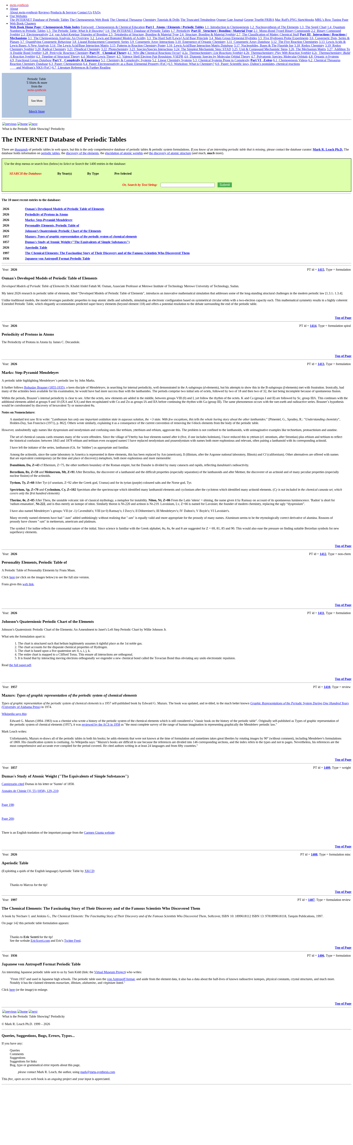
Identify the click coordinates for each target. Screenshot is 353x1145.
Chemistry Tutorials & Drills (161, 19)
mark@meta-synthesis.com (97, 1072)
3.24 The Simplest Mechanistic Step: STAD (202, 49)
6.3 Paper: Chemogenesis (65, 64)
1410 (327, 687)
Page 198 (8, 805)
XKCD (89, 871)
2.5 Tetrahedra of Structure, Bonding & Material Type (143, 34)
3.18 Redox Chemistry (309, 45)
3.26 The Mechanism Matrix (307, 49)
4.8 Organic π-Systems (323, 56)
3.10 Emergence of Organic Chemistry (200, 42)
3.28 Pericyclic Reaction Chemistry (65, 53)
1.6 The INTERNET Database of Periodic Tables (137, 30)
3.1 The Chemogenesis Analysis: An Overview (58, 38)
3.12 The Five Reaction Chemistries (294, 42)
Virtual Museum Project (109, 972)
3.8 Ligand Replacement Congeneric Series (100, 42)
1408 (314, 854)
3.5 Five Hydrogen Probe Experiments (283, 38)
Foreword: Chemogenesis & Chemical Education (113, 27)
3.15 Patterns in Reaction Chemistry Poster (138, 45)
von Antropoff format (121, 979)
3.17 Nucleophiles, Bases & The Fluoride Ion (263, 45)
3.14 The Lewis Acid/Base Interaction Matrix (79, 45)
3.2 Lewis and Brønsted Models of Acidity (118, 38)
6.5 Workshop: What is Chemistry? (191, 64)
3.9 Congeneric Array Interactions (152, 42)
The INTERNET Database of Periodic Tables (39, 19)
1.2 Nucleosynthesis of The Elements (274, 27)
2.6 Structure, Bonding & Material (208, 34)
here (12, 577)
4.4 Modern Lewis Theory (98, 56)
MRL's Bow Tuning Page (331, 19)
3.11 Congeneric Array (248, 42)
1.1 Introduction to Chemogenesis (227, 27)
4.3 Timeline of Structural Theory (58, 56)
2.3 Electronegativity (34, 34)
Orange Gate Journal (229, 19)
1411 (321, 613)
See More (36, 100)
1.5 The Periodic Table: (75, 30)
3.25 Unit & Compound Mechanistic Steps (260, 49)
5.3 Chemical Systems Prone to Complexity (221, 60)
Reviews (44, 12)
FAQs (97, 12)
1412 (323, 554)
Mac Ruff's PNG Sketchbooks (294, 19)
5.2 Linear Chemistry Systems (172, 60)
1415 (321, 269)
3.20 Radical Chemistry (50, 49)
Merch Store (37, 111)
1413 (321, 364)
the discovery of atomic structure (170, 153)
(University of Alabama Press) (21, 707)
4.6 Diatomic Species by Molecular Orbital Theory (217, 56)
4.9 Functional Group (31, 60)
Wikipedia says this (14, 714)
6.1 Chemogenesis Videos (290, 60)
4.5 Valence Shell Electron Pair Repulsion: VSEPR (149, 56)
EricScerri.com (40, 940)
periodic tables (50, 153)
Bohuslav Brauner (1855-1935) (44, 387)
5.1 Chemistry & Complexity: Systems (126, 60)
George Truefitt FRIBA (259, 19)
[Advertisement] (124, 1114)
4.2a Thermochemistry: (212, 53)
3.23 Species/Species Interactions (151, 49)
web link (28, 584)
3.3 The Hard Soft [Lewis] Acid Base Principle (177, 38)
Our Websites (18, 16)
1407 (311, 899)
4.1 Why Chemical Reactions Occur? (154, 53)
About (14, 8)
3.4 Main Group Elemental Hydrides (233, 38)
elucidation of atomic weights (124, 153)
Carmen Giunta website (99, 832)
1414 (313, 325)
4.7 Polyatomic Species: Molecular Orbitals (279, 56)
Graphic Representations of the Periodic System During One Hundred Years (299, 703)
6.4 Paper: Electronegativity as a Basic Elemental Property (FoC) (125, 64)
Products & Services (63, 12)
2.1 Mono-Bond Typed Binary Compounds (282, 30)
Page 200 (8, 818)
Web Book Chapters (23, 23)
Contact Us (84, 12)
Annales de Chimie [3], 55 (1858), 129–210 (30, 791)
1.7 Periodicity (180, 30)
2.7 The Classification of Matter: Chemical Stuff (267, 34)
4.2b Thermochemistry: (277, 53)
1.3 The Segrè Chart (312, 27)
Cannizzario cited (13, 784)
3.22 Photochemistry (114, 49)
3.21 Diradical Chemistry (83, 49)
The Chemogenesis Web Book (89, 19)
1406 (321, 955)
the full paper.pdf (20, 665)
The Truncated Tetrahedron (198, 19)
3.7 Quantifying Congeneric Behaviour (45, 42)
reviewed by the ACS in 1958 (101, 724)
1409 (327, 767)
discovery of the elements (82, 153)
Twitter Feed (72, 940)
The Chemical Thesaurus (126, 19)
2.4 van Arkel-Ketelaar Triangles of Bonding (78, 34)
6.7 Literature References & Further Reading (81, 67)
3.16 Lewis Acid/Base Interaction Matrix (199, 45)
